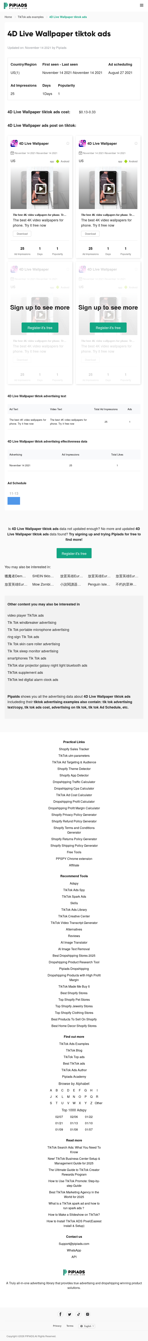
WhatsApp (74, 1250)
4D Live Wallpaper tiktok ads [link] (68, 17)
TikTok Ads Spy (74, 890)
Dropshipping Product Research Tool (74, 962)
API (74, 1257)
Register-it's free (40, 327)
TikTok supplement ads (25, 672)
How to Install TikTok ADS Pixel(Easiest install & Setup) (74, 1223)
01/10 (89, 1123)
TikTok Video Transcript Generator (74, 922)
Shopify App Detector (74, 775)
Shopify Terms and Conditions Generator (74, 830)
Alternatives (74, 929)
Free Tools (74, 852)
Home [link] (9, 17)
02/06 (74, 1116)
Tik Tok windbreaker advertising (32, 622)
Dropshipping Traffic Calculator (74, 782)
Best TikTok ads (74, 1063)
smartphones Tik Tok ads (27, 657)
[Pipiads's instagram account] (88, 1314)
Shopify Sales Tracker (74, 749)
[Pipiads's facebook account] (60, 1314)
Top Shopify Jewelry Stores (74, 1006)
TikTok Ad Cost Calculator (74, 795)
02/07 (59, 1116)
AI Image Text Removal (74, 949)
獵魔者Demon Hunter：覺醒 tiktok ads (18, 575)
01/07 (89, 1129)
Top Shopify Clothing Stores (74, 1012)
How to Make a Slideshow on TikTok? (74, 1214)
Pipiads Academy (74, 1076)
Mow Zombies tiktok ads (46, 584)
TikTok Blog (74, 1050)
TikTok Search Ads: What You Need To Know (74, 1149)
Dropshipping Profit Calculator (74, 801)
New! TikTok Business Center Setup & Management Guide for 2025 (74, 1160)
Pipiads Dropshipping (74, 968)
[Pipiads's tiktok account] (79, 1314)
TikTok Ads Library (74, 909)
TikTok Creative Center (74, 916)
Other (97, 1103)
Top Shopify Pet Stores (74, 999)
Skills (74, 903)
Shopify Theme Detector (74, 768)
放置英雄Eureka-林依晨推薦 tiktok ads (74, 575)
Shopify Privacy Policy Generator (74, 814)
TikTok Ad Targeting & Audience (74, 762)
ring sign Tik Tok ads (23, 636)
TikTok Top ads (74, 1057)
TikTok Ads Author (74, 1070)
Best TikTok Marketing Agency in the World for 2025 (74, 1194)
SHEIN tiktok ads (45, 575)
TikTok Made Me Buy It (74, 986)
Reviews (74, 936)
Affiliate (74, 865)
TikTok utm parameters (74, 755)
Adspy (74, 883)
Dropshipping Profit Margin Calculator (74, 808)
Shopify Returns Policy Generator (74, 839)
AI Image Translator (74, 942)
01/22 (89, 1116)
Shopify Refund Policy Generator (74, 821)
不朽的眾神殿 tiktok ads (129, 584)
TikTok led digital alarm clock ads (33, 679)
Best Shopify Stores (74, 993)
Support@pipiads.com (74, 1243)
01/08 (74, 1129)
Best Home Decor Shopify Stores (74, 1026)
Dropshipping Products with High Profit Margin (74, 977)
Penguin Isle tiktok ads (102, 584)
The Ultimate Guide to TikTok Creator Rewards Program (74, 1172)
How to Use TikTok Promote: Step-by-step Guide (74, 1183)
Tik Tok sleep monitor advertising (33, 650)
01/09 (59, 1129)
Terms (69, 1325)
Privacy (57, 1325)
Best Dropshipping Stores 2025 (74, 955)
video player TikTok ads (26, 615)
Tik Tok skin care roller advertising (34, 643)
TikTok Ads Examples (74, 1043)
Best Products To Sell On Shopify (74, 1019)
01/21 (59, 1123)
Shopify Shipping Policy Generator (74, 845)
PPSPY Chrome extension (74, 858)
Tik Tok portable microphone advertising (38, 629)
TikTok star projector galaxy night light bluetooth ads (47, 665)
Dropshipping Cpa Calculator (74, 788)
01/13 (74, 1123)
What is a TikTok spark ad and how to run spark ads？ (74, 1205)
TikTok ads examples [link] (31, 17)
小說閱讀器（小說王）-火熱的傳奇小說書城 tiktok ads (74, 584)
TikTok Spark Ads (74, 896)
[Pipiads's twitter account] (69, 1314)
